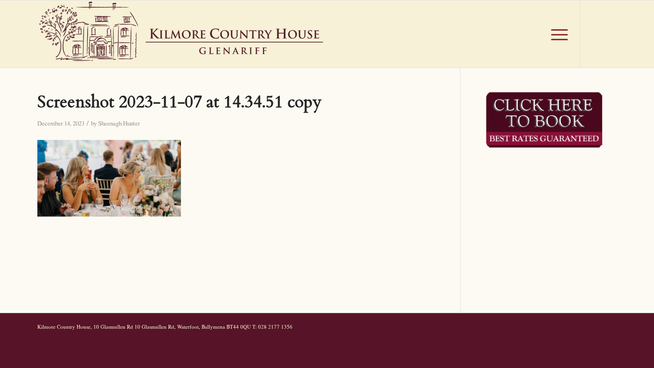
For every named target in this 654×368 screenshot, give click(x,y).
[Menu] (556, 34)
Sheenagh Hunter (119, 123)
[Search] (534, 34)
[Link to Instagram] (609, 33)
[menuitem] (534, 34)
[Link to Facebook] (595, 33)
